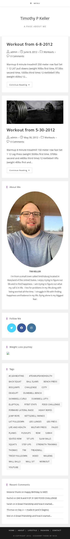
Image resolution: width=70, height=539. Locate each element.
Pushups (26, 433)
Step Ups (26, 444)
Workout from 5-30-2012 (31, 130)
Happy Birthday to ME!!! (35, 492)
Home (11, 530)
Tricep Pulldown (18, 455)
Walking (48, 455)
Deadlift (13, 393)
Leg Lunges (35, 421)
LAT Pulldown (16, 421)
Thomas (13, 450)
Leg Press (52, 421)
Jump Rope (14, 415)
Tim (24, 450)
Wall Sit (30, 461)
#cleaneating (16, 376)
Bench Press (50, 381)
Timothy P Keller (35, 18)
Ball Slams (33, 381)
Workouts (49, 52)
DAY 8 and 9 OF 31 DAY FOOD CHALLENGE (37, 498)
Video (35, 455)
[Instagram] (31, 327)
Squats (13, 444)
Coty (44, 387)
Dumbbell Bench (32, 393)
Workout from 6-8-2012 (30, 44)
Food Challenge (51, 404)
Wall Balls (15, 461)
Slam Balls (45, 438)
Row (38, 433)
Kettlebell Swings (35, 415)
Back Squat (15, 381)
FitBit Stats (30, 404)
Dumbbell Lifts (40, 398)
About (21, 530)
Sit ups (30, 438)
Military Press (39, 427)
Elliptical (14, 404)
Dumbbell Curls (18, 398)
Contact (56, 530)
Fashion (45, 530)
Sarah (48, 433)
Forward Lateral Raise (21, 410)
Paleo (55, 427)
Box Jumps (14, 387)
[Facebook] (21, 327)
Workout (45, 461)
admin (13, 52)
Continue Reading (20, 85)
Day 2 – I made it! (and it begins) (33, 509)
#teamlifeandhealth (40, 376)
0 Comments (17, 56)
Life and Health (17, 427)
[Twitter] (11, 327)
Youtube (13, 467)
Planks (12, 433)
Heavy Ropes (45, 410)
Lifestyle (32, 530)
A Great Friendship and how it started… (35, 503)
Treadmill (36, 450)
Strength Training (46, 444)
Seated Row (15, 438)
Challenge (31, 387)
